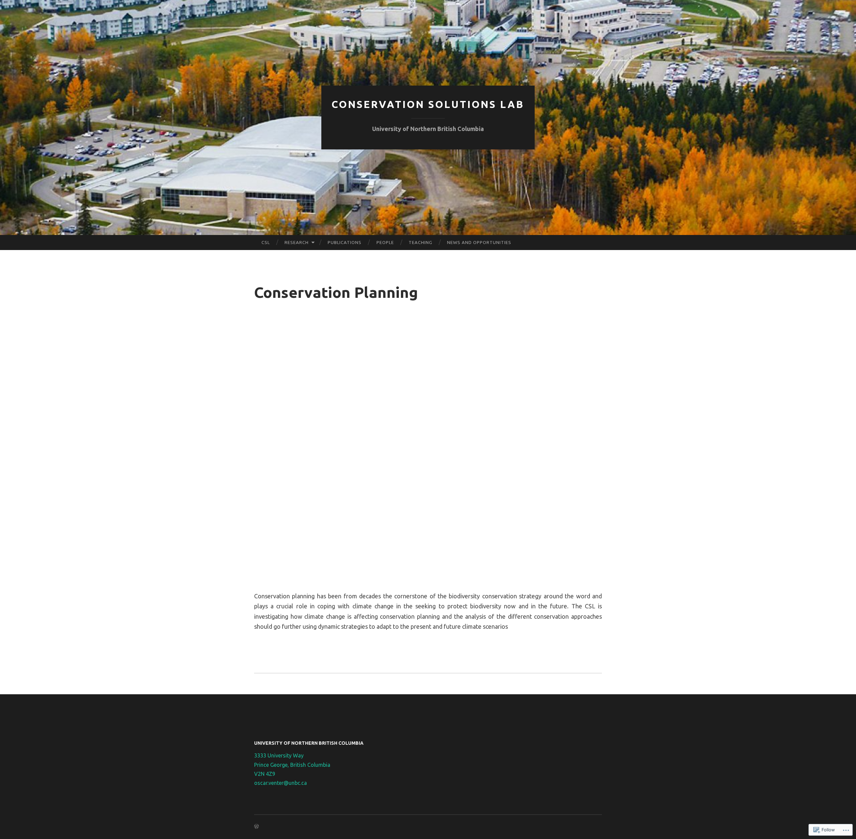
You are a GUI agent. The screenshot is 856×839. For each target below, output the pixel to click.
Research (297, 242)
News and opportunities (479, 242)
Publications (344, 242)
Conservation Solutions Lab (428, 104)
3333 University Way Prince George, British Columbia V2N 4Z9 (292, 764)
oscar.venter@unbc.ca (280, 783)
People (385, 242)
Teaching (420, 242)
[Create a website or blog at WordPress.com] (256, 826)
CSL (265, 242)
